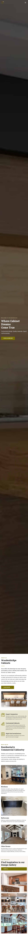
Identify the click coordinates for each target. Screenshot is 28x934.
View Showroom (8, 338)
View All (5, 868)
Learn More (7, 687)
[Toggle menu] (25, 2)
